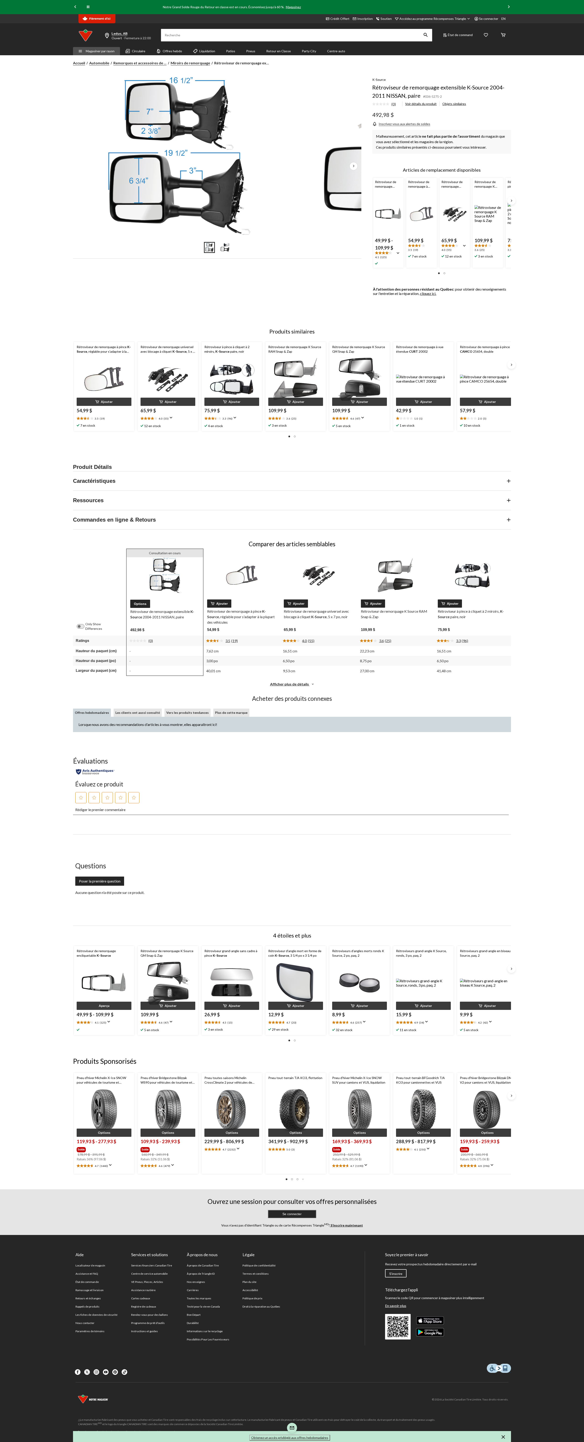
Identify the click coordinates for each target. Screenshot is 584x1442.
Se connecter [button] (488, 19)
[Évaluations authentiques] (95, 771)
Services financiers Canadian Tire (151, 1265)
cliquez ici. (428, 293)
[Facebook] (78, 1372)
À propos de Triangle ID (201, 1273)
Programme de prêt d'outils (148, 1323)
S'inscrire (395, 1274)
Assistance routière (143, 1290)
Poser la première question (99, 881)
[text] (388, 255)
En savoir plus (395, 1305)
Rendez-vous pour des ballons (149, 1314)
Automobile (99, 63)
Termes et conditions (255, 1273)
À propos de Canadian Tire (203, 1265)
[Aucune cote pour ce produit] (381, 104)
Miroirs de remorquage (190, 63)
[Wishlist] (486, 35)
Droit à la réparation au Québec (261, 1306)
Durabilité (193, 1323)
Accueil (79, 63)
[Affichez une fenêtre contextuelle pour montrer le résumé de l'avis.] (399, 254)
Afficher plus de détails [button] (290, 684)
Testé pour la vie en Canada (203, 1306)
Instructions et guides (144, 1331)
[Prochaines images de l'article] (353, 166)
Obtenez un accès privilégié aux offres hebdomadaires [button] (289, 1437)
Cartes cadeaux (140, 1298)
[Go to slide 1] (209, 247)
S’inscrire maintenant (346, 1225)
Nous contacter (85, 1323)
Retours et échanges (88, 1298)
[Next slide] (508, 7)
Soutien (386, 19)
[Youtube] (106, 1372)
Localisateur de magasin (90, 1265)
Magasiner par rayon (100, 51)
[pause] (88, 7)
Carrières (193, 1290)
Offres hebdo (172, 51)
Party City (309, 51)
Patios (230, 51)
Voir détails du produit (421, 104)
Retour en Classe (278, 51)
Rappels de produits (87, 1306)
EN (503, 19)
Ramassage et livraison (90, 1290)
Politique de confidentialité (259, 1265)
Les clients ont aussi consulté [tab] (137, 712)
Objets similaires (454, 104)
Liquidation (207, 51)
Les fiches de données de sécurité (96, 1314)
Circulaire (138, 51)
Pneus (250, 51)
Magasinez (293, 7)
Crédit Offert (339, 19)
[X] (87, 1372)
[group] (103, 1148)
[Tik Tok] (124, 1372)
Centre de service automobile (149, 1273)
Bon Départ (194, 1314)
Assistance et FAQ (87, 1273)
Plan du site (249, 1282)
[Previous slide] (75, 7)
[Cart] (503, 35)
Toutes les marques (199, 1298)
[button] (425, 35)
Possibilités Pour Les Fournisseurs (208, 1339)
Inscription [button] (365, 19)
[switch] (83, 626)
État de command (460, 35)
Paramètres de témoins (90, 1331)
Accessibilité (250, 1290)
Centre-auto (336, 51)
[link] (385, 104)
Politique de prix (252, 1298)
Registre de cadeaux (143, 1306)
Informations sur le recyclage (205, 1331)
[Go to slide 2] (224, 247)
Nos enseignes (196, 1282)
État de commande (87, 1282)
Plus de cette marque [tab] (231, 712)
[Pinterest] (115, 1372)
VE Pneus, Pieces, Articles (147, 1282)
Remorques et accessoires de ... (140, 63)
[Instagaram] (96, 1372)
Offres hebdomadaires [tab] (92, 712)
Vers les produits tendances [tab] (187, 712)
